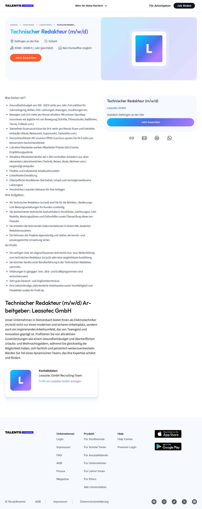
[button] (131, 138)
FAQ (59, 455)
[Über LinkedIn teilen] (156, 138)
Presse (60, 471)
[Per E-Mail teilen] (144, 138)
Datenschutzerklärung (94, 501)
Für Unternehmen (95, 463)
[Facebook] (154, 501)
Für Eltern (90, 479)
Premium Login (127, 447)
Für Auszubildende (96, 455)
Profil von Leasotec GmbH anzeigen (60, 381)
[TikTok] (174, 501)
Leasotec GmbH (116, 108)
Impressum (63, 447)
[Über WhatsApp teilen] (169, 138)
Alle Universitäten (95, 487)
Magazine (62, 479)
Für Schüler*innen (95, 447)
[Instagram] (164, 501)
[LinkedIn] (194, 501)
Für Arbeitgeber (160, 5)
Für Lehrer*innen (94, 471)
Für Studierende (94, 439)
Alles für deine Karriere (89, 5)
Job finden (184, 5)
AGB (59, 463)
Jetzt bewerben (25, 57)
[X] (184, 501)
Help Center (125, 439)
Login (59, 439)
